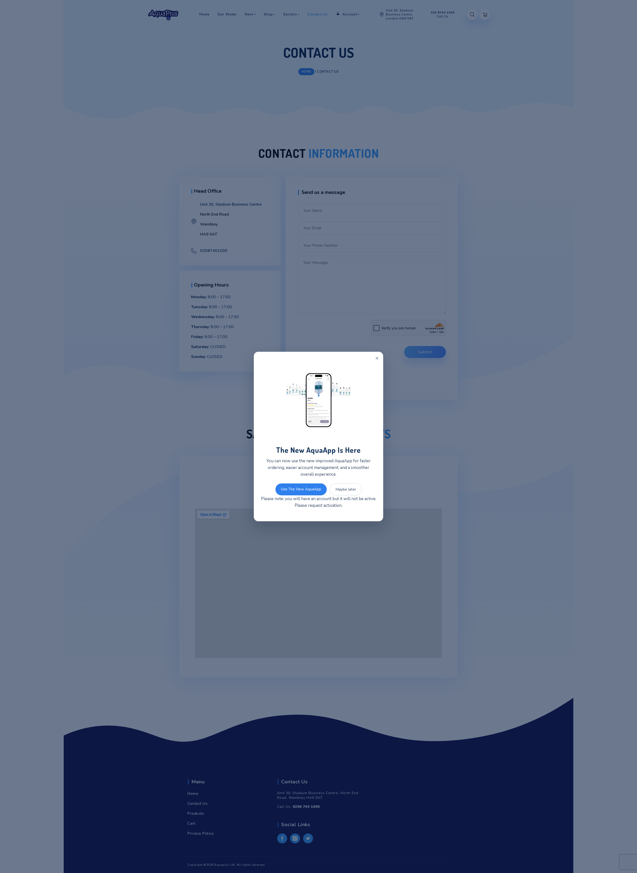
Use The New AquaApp (301, 489)
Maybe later (345, 489)
